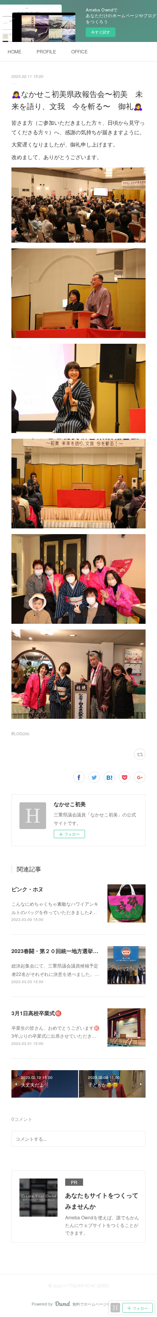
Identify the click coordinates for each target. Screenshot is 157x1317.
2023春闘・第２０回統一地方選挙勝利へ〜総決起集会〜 (78, 951)
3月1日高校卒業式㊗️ (36, 1013)
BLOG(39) (20, 733)
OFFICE (79, 51)
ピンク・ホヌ (27, 889)
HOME (14, 51)
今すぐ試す (100, 32)
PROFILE (46, 51)
